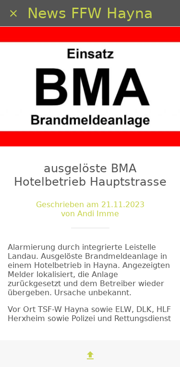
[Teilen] (90, 355)
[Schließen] (13, 13)
